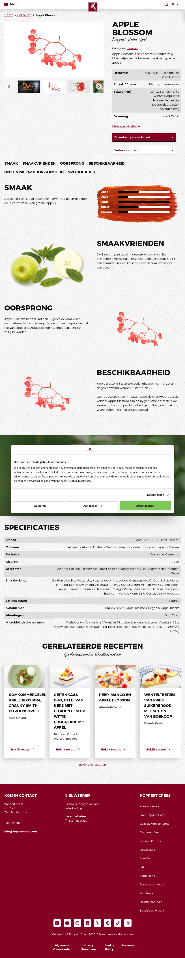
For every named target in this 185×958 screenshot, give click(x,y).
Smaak (11, 163)
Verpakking (147, 875)
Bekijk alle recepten (92, 764)
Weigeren (40, 505)
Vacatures (146, 893)
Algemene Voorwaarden (62, 947)
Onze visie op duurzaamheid (34, 172)
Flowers (132, 48)
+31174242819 (12, 822)
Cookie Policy (109, 947)
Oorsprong (72, 163)
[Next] (99, 87)
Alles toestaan (145, 505)
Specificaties (81, 172)
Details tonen (155, 494)
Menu (14, 4)
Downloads (147, 849)
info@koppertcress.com (20, 831)
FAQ (142, 867)
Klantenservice (149, 806)
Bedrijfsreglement (152, 910)
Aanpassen (90, 505)
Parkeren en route (152, 884)
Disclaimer (128, 945)
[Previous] (9, 87)
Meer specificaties (124, 126)
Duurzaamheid (150, 832)
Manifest (145, 858)
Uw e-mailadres (75, 816)
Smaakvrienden (39, 163)
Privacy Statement (88, 947)
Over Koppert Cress (152, 815)
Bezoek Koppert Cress (154, 823)
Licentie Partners (151, 841)
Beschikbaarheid (106, 163)
